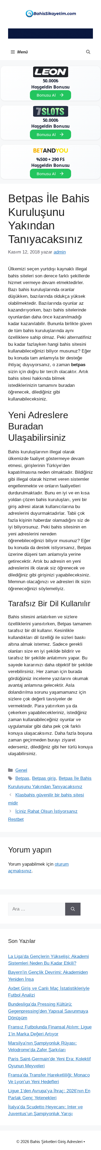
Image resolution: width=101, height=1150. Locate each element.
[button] (88, 52)
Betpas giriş (44, 778)
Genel (21, 770)
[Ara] (73, 909)
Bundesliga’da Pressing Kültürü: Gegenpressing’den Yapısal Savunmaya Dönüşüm (48, 1011)
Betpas (22, 778)
